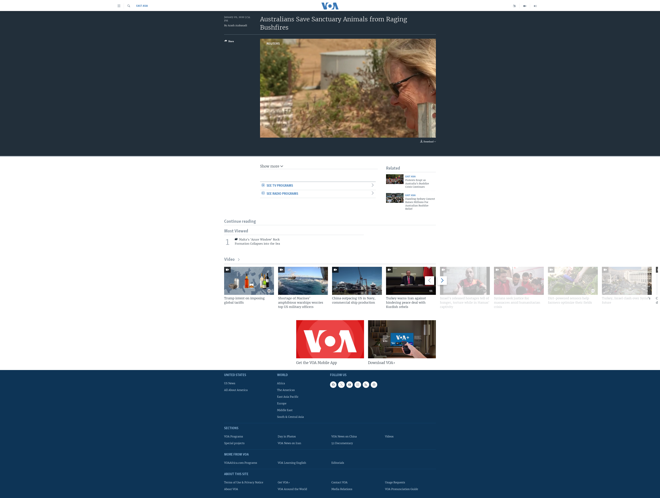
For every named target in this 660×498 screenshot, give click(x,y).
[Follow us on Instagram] (357, 384)
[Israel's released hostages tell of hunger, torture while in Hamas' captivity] (465, 281)
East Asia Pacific (288, 396)
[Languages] (514, 6)
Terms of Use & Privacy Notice (243, 482)
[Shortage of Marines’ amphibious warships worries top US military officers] (303, 281)
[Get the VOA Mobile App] (330, 339)
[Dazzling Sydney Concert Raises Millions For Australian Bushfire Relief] (395, 198)
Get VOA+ (284, 482)
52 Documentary (342, 443)
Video (229, 259)
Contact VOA (339, 482)
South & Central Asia (290, 417)
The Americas (286, 390)
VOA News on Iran (289, 443)
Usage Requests (395, 482)
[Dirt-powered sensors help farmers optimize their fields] (573, 281)
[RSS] (366, 384)
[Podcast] (374, 384)
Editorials (337, 462)
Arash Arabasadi (237, 25)
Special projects (234, 443)
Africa (281, 383)
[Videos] (525, 6)
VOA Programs (233, 436)
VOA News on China (344, 436)
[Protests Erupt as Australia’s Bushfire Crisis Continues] (395, 179)
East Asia (142, 6)
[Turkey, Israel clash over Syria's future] (627, 281)
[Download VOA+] (402, 339)
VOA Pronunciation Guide (401, 489)
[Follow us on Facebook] (333, 384)
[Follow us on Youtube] (349, 384)
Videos (389, 436)
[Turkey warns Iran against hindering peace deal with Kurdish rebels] (411, 281)
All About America (236, 390)
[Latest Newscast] (535, 6)
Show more (270, 166)
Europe (281, 403)
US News (229, 383)
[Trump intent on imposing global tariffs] (249, 281)
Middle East (285, 410)
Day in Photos (287, 436)
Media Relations (341, 489)
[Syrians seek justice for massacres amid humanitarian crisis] (519, 281)
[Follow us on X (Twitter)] (341, 384)
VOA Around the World (292, 489)
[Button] (229, 42)
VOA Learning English (292, 462)
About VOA (231, 489)
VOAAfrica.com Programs (240, 462)
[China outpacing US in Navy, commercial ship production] (357, 281)
